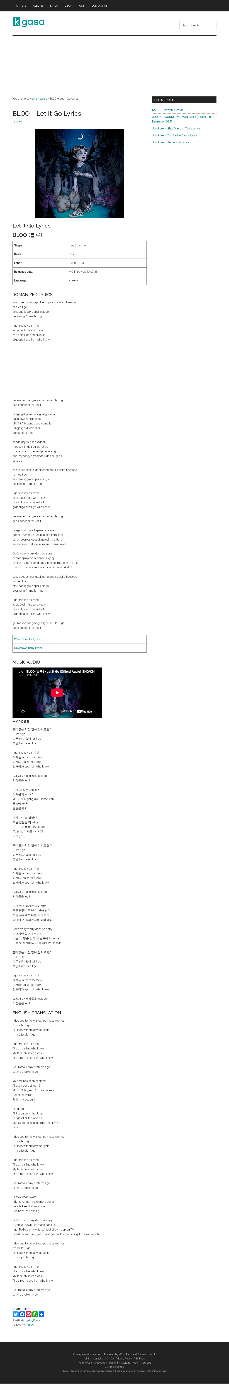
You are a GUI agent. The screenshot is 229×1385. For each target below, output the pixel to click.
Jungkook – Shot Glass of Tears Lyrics (176, 128)
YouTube (146, 1362)
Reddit (135, 1362)
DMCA (110, 1358)
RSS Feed (139, 1358)
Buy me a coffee (114, 1366)
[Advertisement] (114, 63)
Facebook (101, 1362)
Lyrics (29, 1320)
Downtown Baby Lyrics (28, 648)
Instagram (124, 1362)
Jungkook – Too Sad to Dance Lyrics (175, 135)
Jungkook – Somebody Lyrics (170, 142)
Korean (37, 1320)
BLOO (31, 1324)
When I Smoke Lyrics (27, 639)
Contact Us (98, 1358)
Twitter (112, 1362)
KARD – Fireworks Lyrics (167, 110)
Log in (152, 1354)
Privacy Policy (124, 1358)
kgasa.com (96, 1354)
